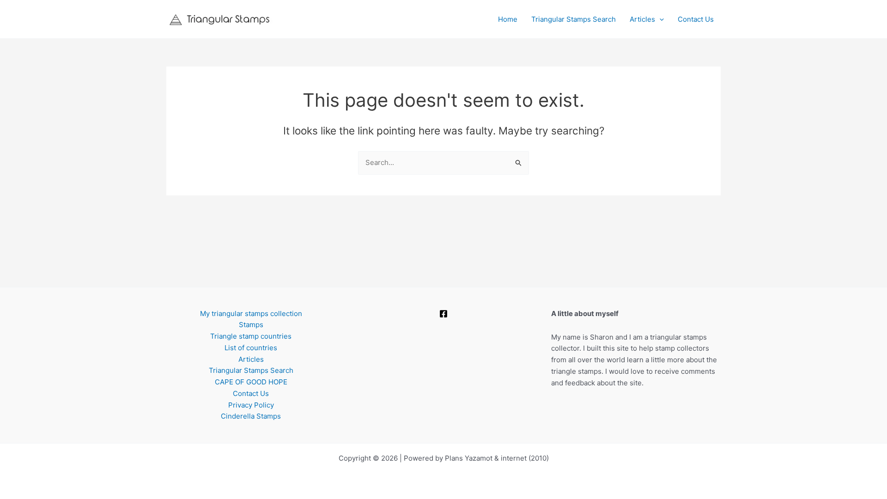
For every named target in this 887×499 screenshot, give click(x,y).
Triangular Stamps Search (573, 19)
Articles (642, 19)
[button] (659, 19)
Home (507, 19)
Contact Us (696, 19)
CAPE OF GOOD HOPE (251, 381)
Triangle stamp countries (251, 336)
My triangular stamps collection (251, 313)
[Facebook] (443, 314)
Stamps (251, 324)
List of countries (251, 347)
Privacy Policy (251, 405)
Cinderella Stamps (251, 416)
